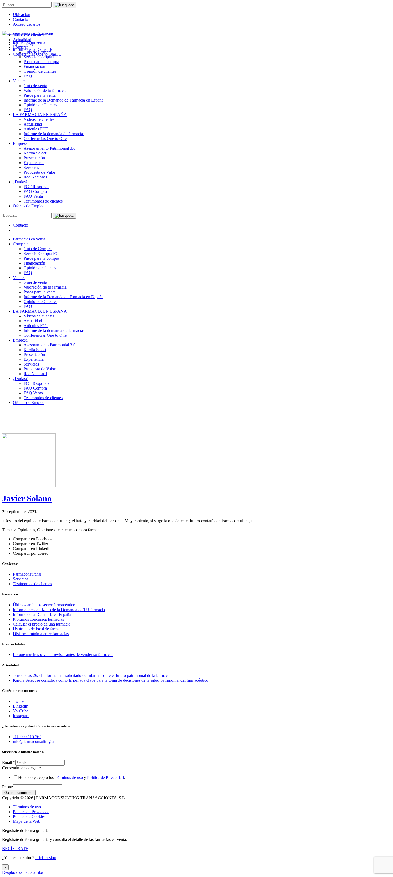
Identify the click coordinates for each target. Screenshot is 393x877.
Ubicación (21, 14)
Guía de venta (35, 85)
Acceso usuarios (26, 24)
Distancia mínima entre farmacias (41, 633)
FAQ (28, 76)
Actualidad (33, 124)
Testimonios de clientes (43, 201)
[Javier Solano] (29, 485)
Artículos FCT (36, 129)
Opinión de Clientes (40, 105)
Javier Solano (27, 498)
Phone (7, 787)
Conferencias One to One (45, 138)
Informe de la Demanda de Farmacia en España (63, 100)
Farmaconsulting (27, 574)
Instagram (21, 715)
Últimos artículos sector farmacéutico (44, 605)
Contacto (20, 19)
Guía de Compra (38, 248)
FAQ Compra (35, 191)
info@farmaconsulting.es (34, 741)
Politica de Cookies (29, 816)
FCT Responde (36, 186)
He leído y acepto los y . (71, 777)
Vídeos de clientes (39, 119)
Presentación (34, 158)
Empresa (20, 143)
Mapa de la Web (26, 821)
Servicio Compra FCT (42, 253)
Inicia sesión (45, 857)
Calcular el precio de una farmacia (41, 624)
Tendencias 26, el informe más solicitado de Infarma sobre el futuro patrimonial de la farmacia (92, 675)
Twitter (19, 701)
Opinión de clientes (40, 71)
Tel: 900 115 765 (27, 736)
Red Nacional (35, 177)
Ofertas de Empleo (28, 206)
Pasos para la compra (41, 61)
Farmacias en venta (29, 239)
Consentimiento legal (21, 768)
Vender (19, 81)
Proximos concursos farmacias (38, 619)
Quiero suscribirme (18, 793)
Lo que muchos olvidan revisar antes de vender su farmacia (63, 654)
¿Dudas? (20, 182)
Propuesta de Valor (39, 172)
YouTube (20, 711)
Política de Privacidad (105, 777)
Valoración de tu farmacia (45, 90)
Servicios (31, 167)
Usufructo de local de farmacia (38, 629)
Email (8, 762)
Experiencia (34, 162)
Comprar (20, 244)
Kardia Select (35, 153)
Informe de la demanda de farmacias (54, 133)
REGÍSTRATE (15, 848)
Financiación (34, 66)
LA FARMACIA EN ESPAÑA (40, 114)
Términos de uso (69, 777)
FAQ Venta (33, 196)
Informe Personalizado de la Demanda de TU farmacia (59, 609)
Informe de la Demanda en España (42, 614)
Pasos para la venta (40, 95)
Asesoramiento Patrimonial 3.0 (49, 148)
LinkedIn (20, 706)
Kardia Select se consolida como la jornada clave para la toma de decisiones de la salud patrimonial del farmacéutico (110, 680)
